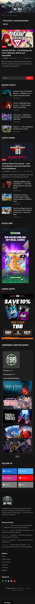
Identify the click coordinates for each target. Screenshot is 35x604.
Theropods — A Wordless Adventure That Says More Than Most (22, 117)
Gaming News (6, 562)
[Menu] (3, 6)
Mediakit (4, 570)
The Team (5, 567)
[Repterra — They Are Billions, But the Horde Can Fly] (7, 129)
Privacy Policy (20, 588)
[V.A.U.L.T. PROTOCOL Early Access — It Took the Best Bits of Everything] (7, 105)
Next (17, 456)
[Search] (32, 6)
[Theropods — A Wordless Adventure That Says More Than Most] (7, 117)
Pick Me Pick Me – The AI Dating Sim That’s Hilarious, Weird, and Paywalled (17, 52)
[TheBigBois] (17, 6)
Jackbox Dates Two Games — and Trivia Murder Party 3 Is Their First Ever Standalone (16, 165)
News (4, 159)
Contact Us (5, 565)
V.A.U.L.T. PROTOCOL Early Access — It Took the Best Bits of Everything (22, 105)
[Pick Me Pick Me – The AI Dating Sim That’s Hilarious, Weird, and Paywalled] (17, 39)
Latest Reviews (6, 559)
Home (3, 15)
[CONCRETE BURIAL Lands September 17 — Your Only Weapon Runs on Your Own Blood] (7, 183)
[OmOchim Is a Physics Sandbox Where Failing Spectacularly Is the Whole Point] (7, 197)
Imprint (21, 590)
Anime (4, 46)
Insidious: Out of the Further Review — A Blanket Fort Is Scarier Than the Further (22, 93)
